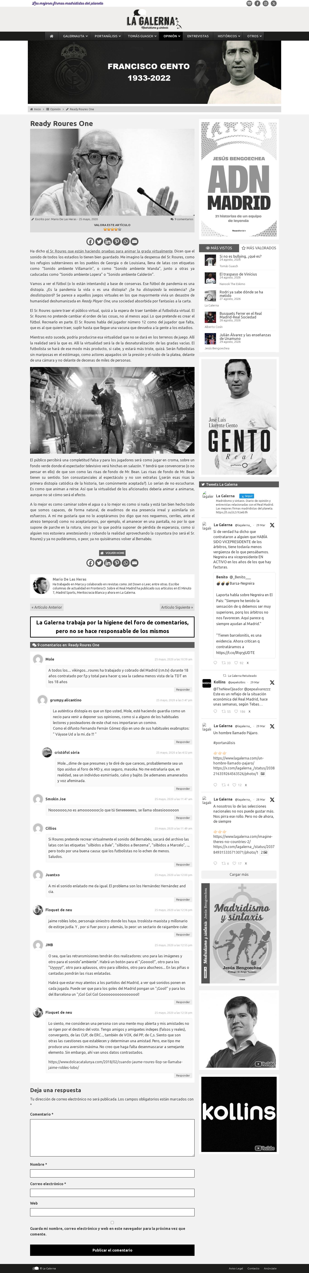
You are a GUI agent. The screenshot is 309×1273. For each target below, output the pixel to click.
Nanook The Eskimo (232, 283)
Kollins (220, 682)
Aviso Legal (236, 1268)
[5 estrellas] (119, 229)
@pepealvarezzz (257, 689)
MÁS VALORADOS (261, 248)
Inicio (37, 109)
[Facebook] (90, 241)
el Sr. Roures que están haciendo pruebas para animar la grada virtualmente (109, 251)
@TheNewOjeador (228, 689)
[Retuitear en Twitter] (224, 675)
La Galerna (212, 305)
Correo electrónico (48, 1184)
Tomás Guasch (229, 266)
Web (34, 1203)
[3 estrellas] (112, 229)
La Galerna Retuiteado (242, 675)
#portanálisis (224, 743)
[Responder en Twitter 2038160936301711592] (216, 712)
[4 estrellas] (116, 229)
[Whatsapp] (126, 241)
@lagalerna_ (243, 525)
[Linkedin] (108, 241)
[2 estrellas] (109, 229)
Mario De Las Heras (63, 219)
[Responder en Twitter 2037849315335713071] (216, 864)
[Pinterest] (117, 241)
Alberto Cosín (214, 326)
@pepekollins (236, 682)
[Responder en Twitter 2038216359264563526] (216, 785)
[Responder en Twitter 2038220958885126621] (216, 663)
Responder (183, 689)
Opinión (55, 109)
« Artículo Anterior (47, 607)
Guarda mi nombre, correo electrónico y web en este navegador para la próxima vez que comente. (107, 1231)
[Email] (134, 241)
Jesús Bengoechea (217, 348)
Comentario (41, 1114)
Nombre (38, 1164)
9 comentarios (184, 219)
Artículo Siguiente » (177, 607)
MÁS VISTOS (221, 248)
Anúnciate (270, 1268)
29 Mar (260, 525)
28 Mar (260, 799)
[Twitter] (99, 241)
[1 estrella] (105, 229)
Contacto (253, 1268)
